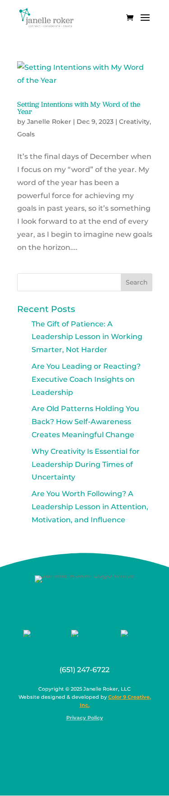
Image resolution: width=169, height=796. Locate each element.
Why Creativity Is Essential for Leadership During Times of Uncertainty (86, 464)
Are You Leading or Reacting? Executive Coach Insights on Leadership (86, 379)
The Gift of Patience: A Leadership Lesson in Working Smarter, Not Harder (87, 337)
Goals (26, 134)
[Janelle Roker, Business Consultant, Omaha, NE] (90, 740)
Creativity (134, 122)
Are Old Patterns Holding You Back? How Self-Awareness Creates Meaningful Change (85, 421)
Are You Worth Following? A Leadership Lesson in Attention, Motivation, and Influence (90, 506)
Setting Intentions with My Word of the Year (78, 108)
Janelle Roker (49, 122)
